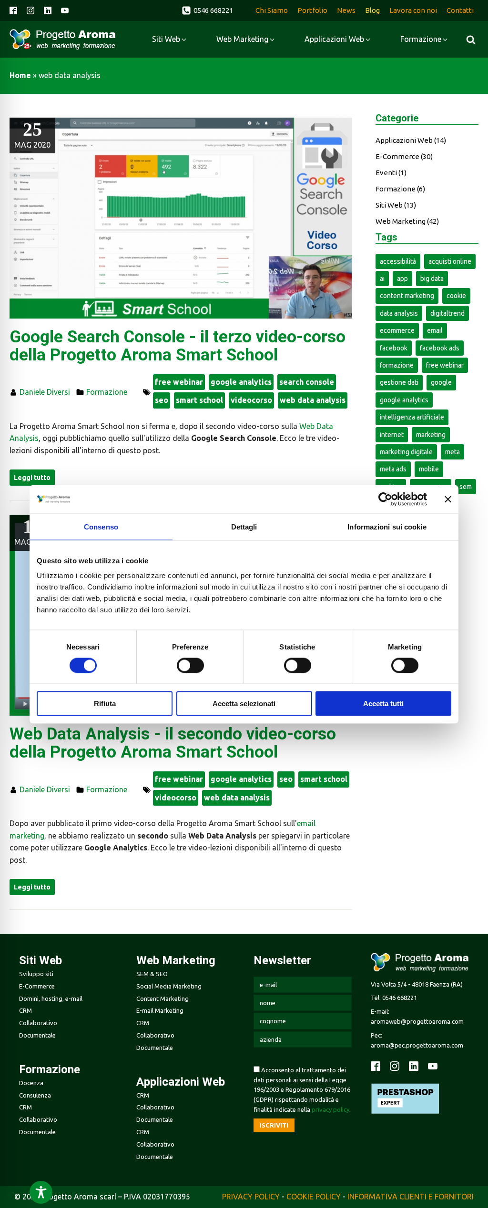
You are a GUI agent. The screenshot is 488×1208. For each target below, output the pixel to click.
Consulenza (35, 1095)
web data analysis (313, 400)
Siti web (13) (396, 205)
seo (161, 400)
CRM (25, 1010)
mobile (429, 469)
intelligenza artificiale (412, 417)
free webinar (179, 382)
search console (306, 382)
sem (465, 486)
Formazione (106, 392)
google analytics (241, 382)
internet (392, 435)
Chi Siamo (271, 10)
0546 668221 (399, 997)
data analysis (399, 313)
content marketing (407, 296)
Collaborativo (38, 1022)
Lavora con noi (413, 10)
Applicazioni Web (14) (411, 140)
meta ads (393, 469)
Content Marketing (162, 998)
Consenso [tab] (101, 526)
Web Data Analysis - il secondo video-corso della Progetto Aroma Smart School (173, 743)
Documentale (37, 1035)
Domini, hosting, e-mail (50, 998)
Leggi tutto (32, 477)
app (402, 278)
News (346, 10)
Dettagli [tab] (244, 526)
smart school (199, 400)
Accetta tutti (383, 703)
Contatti (460, 10)
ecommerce (397, 330)
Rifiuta (105, 703)
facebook (393, 348)
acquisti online (449, 261)
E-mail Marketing (159, 1010)
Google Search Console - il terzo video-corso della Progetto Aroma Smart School (178, 346)
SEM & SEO (152, 973)
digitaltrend (447, 313)
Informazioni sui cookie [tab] (386, 526)
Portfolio (312, 10)
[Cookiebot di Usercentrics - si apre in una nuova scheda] (385, 499)
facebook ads (439, 348)
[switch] (190, 665)
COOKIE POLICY (313, 1196)
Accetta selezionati (244, 703)
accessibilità (398, 261)
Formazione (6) (400, 189)
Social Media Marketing (169, 986)
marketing (431, 435)
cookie (456, 296)
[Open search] (470, 39)
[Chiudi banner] (448, 499)
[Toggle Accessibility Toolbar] (41, 1192)
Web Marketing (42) (407, 221)
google (441, 382)
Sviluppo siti (36, 973)
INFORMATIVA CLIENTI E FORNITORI (410, 1196)
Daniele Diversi (45, 392)
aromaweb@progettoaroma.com (417, 1021)
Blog (372, 10)
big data (432, 278)
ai (382, 278)
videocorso (251, 400)
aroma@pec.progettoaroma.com (417, 1045)
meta (452, 452)
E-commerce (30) (404, 156)
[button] (207, 10)
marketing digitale (406, 452)
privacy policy (330, 1109)
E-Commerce (37, 986)
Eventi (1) (391, 173)
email (435, 330)
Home (20, 75)
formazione (397, 365)
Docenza (31, 1082)
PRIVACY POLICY (251, 1196)
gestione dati (399, 382)
